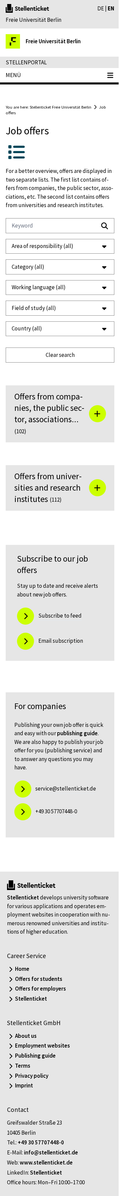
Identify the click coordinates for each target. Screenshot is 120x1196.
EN (111, 8)
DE (100, 8)
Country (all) (27, 337)
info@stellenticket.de (51, 1172)
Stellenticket (23, 917)
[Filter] (104, 226)
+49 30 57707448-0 (41, 1162)
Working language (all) (39, 296)
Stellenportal (26, 62)
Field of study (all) (34, 316)
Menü (13, 75)
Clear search (57, 363)
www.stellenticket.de (46, 1182)
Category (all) (28, 275)
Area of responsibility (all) (42, 254)
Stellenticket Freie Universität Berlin (60, 107)
